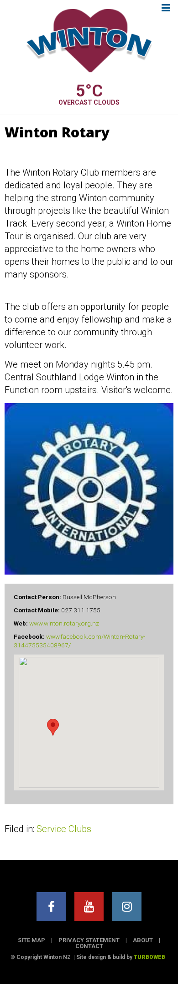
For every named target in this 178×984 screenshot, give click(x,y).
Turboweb (149, 957)
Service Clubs (64, 828)
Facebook (51, 906)
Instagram (126, 906)
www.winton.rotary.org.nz (64, 623)
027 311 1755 (80, 610)
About (143, 940)
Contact (89, 946)
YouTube (89, 906)
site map (31, 940)
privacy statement (89, 940)
